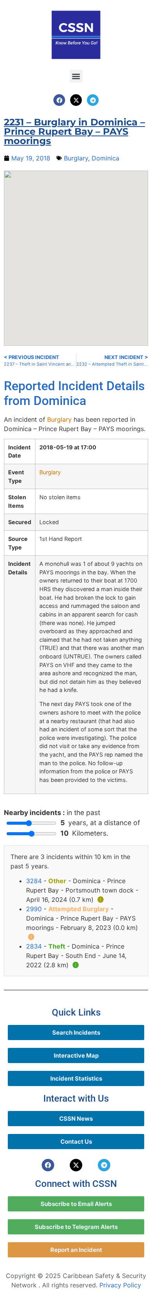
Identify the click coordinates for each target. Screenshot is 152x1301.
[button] (76, 76)
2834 (34, 946)
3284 (34, 881)
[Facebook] (59, 100)
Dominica (105, 158)
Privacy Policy (120, 1285)
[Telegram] (93, 100)
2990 (34, 909)
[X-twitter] (76, 100)
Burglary (76, 158)
